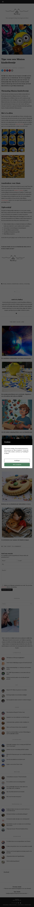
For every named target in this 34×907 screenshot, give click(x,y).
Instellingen (17, 460)
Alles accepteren (17, 464)
